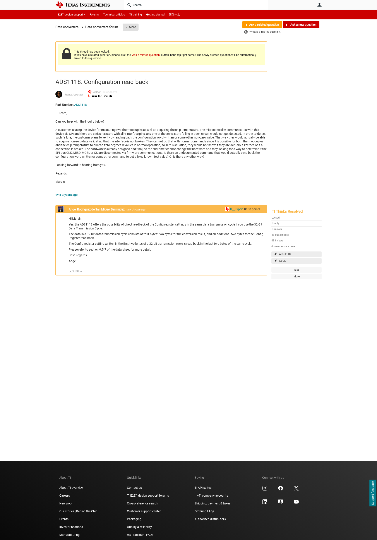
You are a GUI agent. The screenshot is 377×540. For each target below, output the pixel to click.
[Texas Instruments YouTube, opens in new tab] (296, 503)
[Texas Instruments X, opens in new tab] (296, 489)
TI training (135, 14)
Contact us (134, 487)
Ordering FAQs (204, 511)
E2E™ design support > (71, 14)
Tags (296, 269)
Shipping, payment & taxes (212, 503)
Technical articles (114, 14)
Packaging (134, 519)
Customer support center (144, 511)
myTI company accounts (211, 495)
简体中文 (174, 14)
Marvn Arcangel (74, 94)
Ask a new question (303, 24)
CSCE (282, 260)
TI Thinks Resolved (287, 211)
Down (81, 272)
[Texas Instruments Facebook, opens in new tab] (280, 489)
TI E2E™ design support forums (148, 495)
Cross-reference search (142, 503)
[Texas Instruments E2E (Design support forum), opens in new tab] (280, 503)
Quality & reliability (139, 527)
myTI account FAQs (140, 535)
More (132, 27)
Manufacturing (69, 535)
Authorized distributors (210, 519)
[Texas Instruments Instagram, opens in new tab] (264, 489)
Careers (64, 495)
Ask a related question (264, 24)
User (319, 4)
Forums (94, 14)
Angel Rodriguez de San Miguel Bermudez (97, 209)
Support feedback (372, 493)
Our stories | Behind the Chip (78, 511)
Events (64, 519)
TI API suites (203, 487)
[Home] (86, 4)
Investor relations (71, 527)
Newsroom (66, 503)
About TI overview (71, 487)
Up (70, 272)
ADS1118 (285, 254)
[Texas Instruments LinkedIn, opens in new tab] (264, 503)
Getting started (155, 14)
